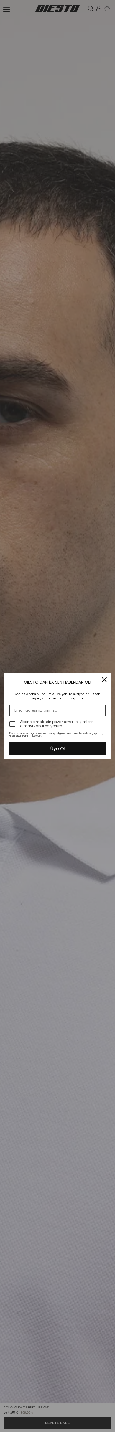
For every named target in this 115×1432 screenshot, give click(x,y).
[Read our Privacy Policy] (102, 734)
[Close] (104, 680)
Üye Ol (57, 748)
